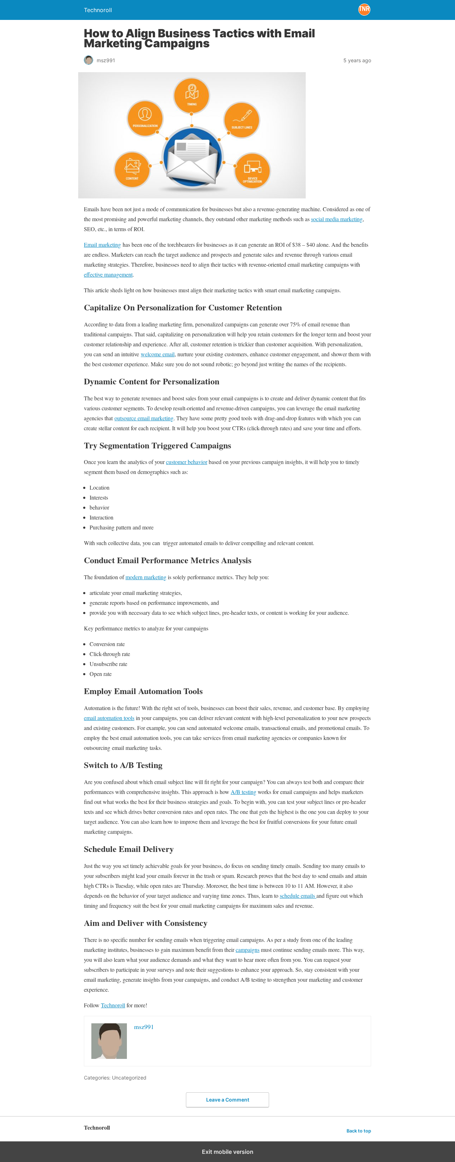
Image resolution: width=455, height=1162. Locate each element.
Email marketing (102, 244)
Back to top (359, 1131)
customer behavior (186, 461)
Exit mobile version (227, 1151)
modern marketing (145, 577)
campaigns (247, 949)
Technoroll (113, 1005)
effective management (108, 274)
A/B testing (243, 791)
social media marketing (337, 219)
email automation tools (109, 717)
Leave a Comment (227, 1100)
